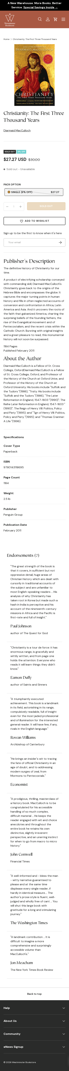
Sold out (46, 206)
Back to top (34, 993)
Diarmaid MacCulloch (17, 130)
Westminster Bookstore (24, 1062)
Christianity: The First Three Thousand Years (35, 39)
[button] (55, 19)
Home (6, 39)
